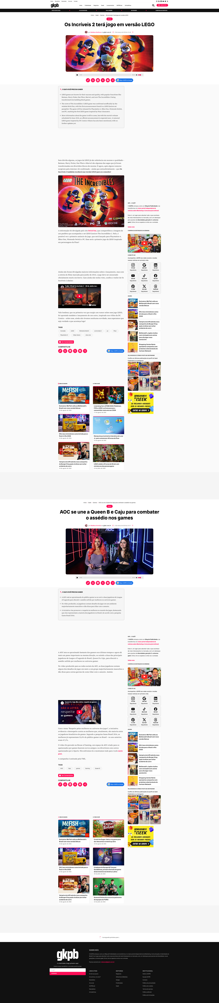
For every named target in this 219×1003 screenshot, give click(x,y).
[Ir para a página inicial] (55, 5)
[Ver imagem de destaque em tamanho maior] (109, 53)
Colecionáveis (83, 10)
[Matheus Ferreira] (86, 525)
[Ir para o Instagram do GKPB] (157, 1)
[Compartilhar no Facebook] (108, 80)
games (78, 768)
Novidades (134, 10)
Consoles (63, 331)
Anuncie (70, 1)
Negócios (96, 5)
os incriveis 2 (98, 331)
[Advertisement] (91, 143)
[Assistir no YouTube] (144, 243)
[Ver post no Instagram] (133, 369)
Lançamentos (110, 5)
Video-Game (76, 335)
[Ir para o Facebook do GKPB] (165, 1)
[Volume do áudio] (136, 75)
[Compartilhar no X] (103, 80)
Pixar (115, 331)
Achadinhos (128, 5)
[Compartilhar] (113, 80)
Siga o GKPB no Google (126, 80)
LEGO (72, 331)
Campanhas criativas (161, 10)
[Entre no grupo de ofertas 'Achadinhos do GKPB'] (140, 403)
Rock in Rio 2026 (56, 10)
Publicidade (88, 5)
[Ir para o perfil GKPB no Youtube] (163, 1)
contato (76, 1)
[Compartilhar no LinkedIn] (98, 80)
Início (80, 5)
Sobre (51, 1)
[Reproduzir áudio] (77, 75)
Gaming (87, 768)
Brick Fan (92, 230)
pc (107, 331)
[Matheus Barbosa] (86, 32)
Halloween (109, 10)
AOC (61, 768)
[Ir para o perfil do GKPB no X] (167, 1)
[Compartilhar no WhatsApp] (93, 80)
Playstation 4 (64, 335)
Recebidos (57, 1)
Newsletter (64, 1)
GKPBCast (119, 5)
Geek (102, 5)
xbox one (88, 335)
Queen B (97, 768)
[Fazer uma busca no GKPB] (153, 5)
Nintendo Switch (84, 331)
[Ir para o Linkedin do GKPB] (161, 1)
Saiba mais (131, 227)
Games (102, 15)
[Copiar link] (88, 80)
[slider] (107, 577)
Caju (69, 768)
